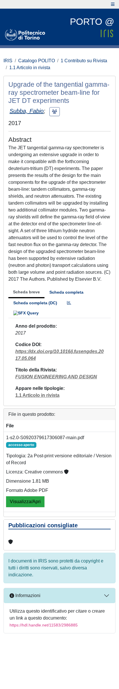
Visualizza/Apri (25, 501)
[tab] (69, 303)
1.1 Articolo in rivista (29, 67)
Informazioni (27, 595)
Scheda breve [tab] (26, 292)
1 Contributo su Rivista (84, 60)
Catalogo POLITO (36, 60)
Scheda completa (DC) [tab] (35, 303)
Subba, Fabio (27, 111)
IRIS (7, 60)
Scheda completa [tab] (66, 292)
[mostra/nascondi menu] (113, 4)
